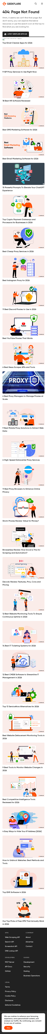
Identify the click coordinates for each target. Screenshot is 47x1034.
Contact (29, 946)
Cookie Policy (10, 996)
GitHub (8, 971)
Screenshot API (11, 946)
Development (29, 962)
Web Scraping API (12, 937)
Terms (7, 987)
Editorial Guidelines (12, 1005)
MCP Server (9, 962)
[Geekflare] (12, 4)
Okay (8, 1028)
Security (27, 967)
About (28, 937)
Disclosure (9, 1000)
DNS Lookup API (11, 951)
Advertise (29, 942)
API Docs (8, 967)
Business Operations (32, 976)
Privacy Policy (10, 991)
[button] (41, 3)
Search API (9, 942)
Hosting (27, 971)
